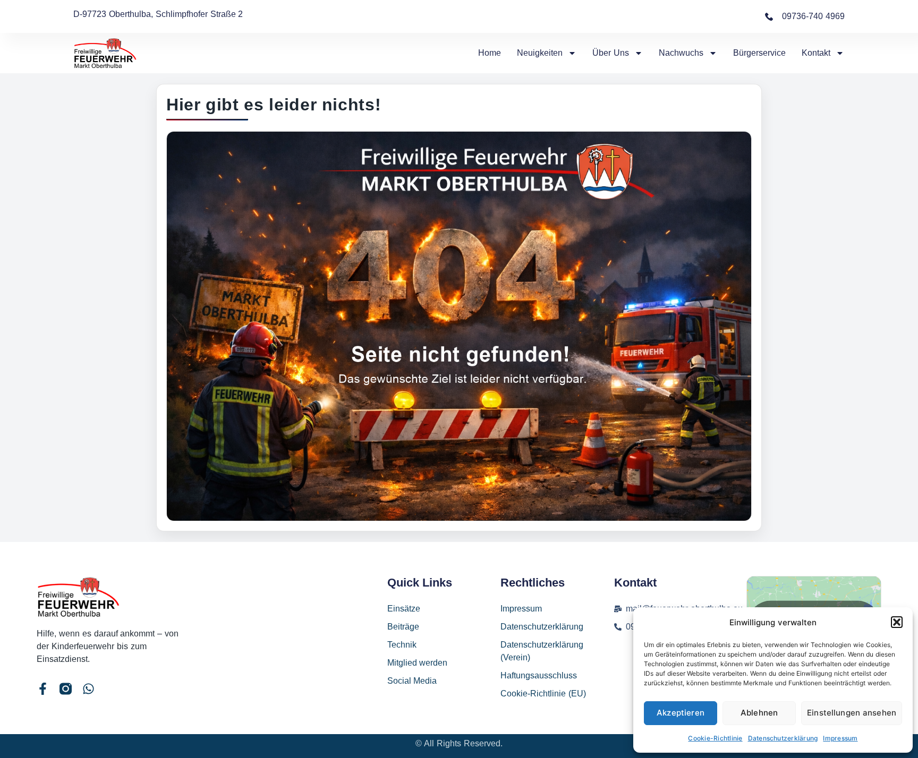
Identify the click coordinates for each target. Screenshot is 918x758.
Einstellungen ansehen (851, 713)
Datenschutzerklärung (783, 738)
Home (489, 52)
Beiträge (403, 626)
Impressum (840, 738)
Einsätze (403, 608)
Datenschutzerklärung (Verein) (541, 651)
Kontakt (816, 52)
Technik (401, 644)
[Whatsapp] (88, 689)
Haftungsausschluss (538, 675)
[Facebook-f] (43, 689)
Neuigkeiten (540, 52)
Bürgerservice (759, 52)
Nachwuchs (681, 52)
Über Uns (610, 52)
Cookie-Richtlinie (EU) (543, 693)
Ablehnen (759, 713)
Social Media (412, 680)
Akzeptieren (680, 713)
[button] (896, 622)
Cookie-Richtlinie (715, 738)
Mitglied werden (417, 662)
